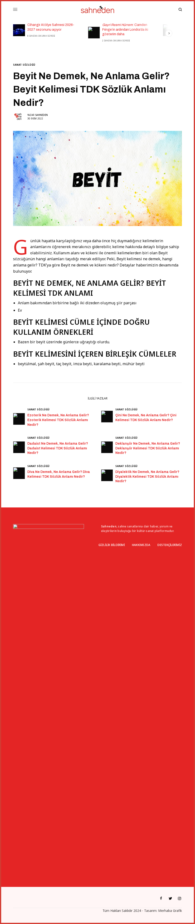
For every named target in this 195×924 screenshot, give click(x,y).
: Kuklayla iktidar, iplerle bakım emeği (150, 27)
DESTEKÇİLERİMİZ (169, 545)
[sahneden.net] (97, 9)
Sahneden (41, 115)
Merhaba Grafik (170, 910)
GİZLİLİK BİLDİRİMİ (111, 545)
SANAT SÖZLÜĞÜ (24, 65)
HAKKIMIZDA (141, 545)
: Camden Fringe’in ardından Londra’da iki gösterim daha (71, 29)
